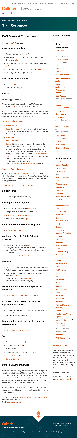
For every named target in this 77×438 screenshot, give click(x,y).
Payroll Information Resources (62, 278)
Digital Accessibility (19, 432)
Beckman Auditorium (59, 70)
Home (4, 20)
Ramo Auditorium (62, 148)
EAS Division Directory (60, 213)
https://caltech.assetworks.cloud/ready (34, 397)
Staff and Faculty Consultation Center (62, 308)
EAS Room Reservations (60, 112)
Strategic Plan (32, 3)
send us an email (65, 379)
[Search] (12, 13)
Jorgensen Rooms (62, 126)
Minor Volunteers (12, 141)
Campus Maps (61, 184)
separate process (28, 185)
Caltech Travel (11, 355)
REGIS (58, 283)
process (8, 111)
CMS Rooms (60, 96)
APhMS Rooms (61, 60)
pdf (12, 43)
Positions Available (18, 3)
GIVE (73, 3)
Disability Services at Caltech (62, 198)
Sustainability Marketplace (60, 321)
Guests (8, 144)
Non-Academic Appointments (14, 121)
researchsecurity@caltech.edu (24, 163)
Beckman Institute (62, 75)
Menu (4, 13)
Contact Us (64, 3)
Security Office (61, 289)
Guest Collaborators (13, 129)
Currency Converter (13, 359)
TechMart (59, 335)
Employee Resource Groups (62, 219)
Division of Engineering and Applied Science (32, 8)
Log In (61, 432)
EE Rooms (59, 117)
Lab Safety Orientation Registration (18, 256)
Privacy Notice (31, 432)
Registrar (59, 286)
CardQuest (59, 187)
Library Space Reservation (61, 139)
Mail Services (60, 270)
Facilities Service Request (62, 225)
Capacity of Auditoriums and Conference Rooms (61, 88)
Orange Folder (61, 273)
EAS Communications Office (62, 206)
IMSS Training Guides (61, 246)
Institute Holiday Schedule (61, 253)
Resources (52, 3)
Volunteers (10, 137)
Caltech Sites (60, 168)
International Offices (60, 259)
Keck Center (60, 135)
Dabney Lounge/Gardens (62, 106)
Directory (43, 3)
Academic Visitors (21, 176)
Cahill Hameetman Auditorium (62, 79)
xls (29, 197)
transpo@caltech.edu (14, 402)
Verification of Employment (15, 230)
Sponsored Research (59, 300)
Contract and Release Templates (17, 330)
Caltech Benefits (62, 165)
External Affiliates (12, 125)
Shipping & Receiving (59, 294)
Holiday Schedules (61, 346)
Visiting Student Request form (16, 215)
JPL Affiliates (9, 185)
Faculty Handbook (21, 173)
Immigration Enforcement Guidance (60, 239)
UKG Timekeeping (62, 338)
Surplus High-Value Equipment (63, 315)
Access (15, 106)
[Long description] (72, 273)
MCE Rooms (60, 145)
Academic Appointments (12, 169)
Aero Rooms (60, 51)
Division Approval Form (14, 295)
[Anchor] (38, 36)
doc (35, 212)
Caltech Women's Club (62, 179)
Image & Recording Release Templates (63, 231)
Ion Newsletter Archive (61, 265)
